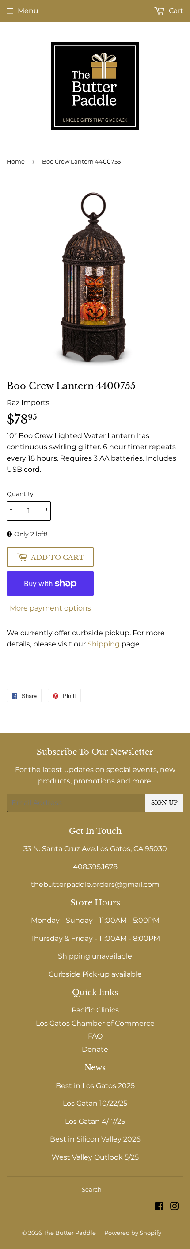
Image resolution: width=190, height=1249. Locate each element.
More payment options (50, 608)
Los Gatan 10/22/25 (95, 1103)
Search (92, 1189)
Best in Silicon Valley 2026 (95, 1139)
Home (16, 161)
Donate (95, 1049)
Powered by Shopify (132, 1232)
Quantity (20, 494)
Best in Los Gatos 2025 (95, 1085)
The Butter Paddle (69, 1232)
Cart (175, 11)
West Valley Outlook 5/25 (95, 1157)
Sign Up (164, 802)
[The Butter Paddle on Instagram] (174, 1207)
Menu (28, 11)
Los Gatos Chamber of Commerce (95, 1023)
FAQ (95, 1036)
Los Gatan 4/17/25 (95, 1121)
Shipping (103, 644)
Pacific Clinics (95, 1010)
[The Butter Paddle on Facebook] (159, 1207)
